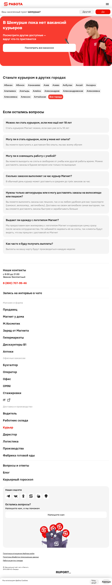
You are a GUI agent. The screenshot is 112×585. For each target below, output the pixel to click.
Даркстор (10, 434)
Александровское (73, 91)
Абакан (8, 85)
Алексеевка (93, 91)
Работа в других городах (13, 560)
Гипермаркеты (13, 337)
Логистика (11, 441)
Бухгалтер (10, 365)
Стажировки (12, 393)
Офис (7, 379)
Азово (55, 85)
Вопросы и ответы (16, 465)
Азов (46, 85)
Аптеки (8, 351)
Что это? (93, 581)
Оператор (10, 372)
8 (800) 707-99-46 (15, 283)
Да (103, 11)
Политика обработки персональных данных (21, 557)
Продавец (10, 309)
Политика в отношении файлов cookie (18, 553)
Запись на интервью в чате (22, 293)
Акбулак (67, 85)
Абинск (20, 85)
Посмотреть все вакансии (39, 47)
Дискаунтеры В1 (14, 344)
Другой (87, 11)
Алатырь (24, 91)
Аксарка (91, 85)
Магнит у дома (13, 316)
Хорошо (106, 581)
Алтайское (40, 96)
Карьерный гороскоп (18, 479)
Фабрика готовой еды (19, 455)
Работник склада (15, 420)
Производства (13, 448)
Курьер (8, 427)
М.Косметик (11, 323)
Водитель (10, 413)
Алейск (37, 91)
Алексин (25, 96)
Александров (52, 91)
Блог (6, 472)
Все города (55, 96)
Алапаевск (10, 91)
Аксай (79, 85)
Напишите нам (56, 514)
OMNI (7, 386)
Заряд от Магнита (16, 330)
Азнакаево (34, 85)
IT (4, 400)
